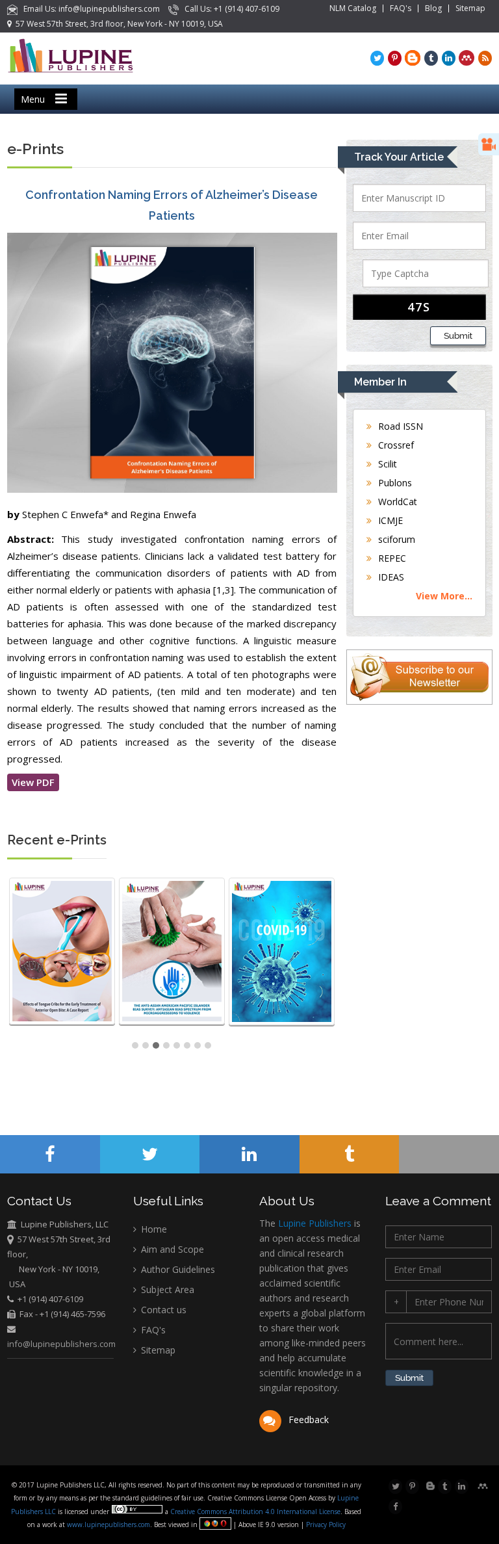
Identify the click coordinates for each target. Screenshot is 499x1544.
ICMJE (389, 520)
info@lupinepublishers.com (61, 1344)
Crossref (395, 445)
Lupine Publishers (313, 1223)
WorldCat (396, 501)
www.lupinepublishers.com (108, 1524)
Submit (458, 336)
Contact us (162, 1309)
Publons (394, 483)
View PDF (33, 782)
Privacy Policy (325, 1524)
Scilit (386, 464)
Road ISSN (399, 426)
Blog (433, 8)
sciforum (395, 539)
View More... (444, 596)
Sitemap (470, 8)
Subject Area (166, 1289)
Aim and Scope (171, 1249)
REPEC (391, 558)
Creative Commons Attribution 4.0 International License (255, 1511)
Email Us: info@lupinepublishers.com (90, 8)
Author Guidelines (176, 1269)
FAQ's (400, 8)
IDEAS (390, 577)
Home (152, 1229)
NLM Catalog (352, 8)
